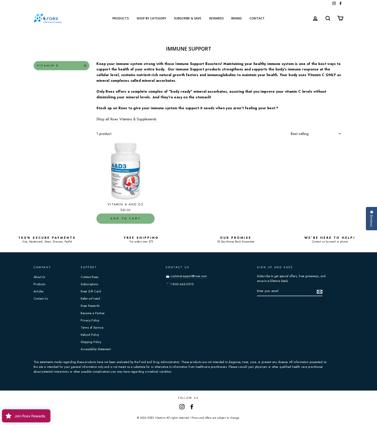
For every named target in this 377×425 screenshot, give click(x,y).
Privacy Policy (90, 320)
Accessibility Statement (96, 349)
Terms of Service (92, 327)
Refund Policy (90, 335)
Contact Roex (89, 277)
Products (120, 18)
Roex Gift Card (91, 291)
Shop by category (151, 18)
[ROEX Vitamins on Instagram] (182, 406)
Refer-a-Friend (90, 298)
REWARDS (216, 18)
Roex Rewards (90, 306)
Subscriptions (89, 284)
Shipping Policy (91, 342)
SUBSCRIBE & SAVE (187, 18)
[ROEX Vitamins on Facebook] (191, 406)
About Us (39, 277)
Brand (236, 18)
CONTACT (257, 18)
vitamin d (47, 66)
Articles (38, 291)
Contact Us (41, 298)
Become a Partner (93, 313)
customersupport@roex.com (188, 276)
